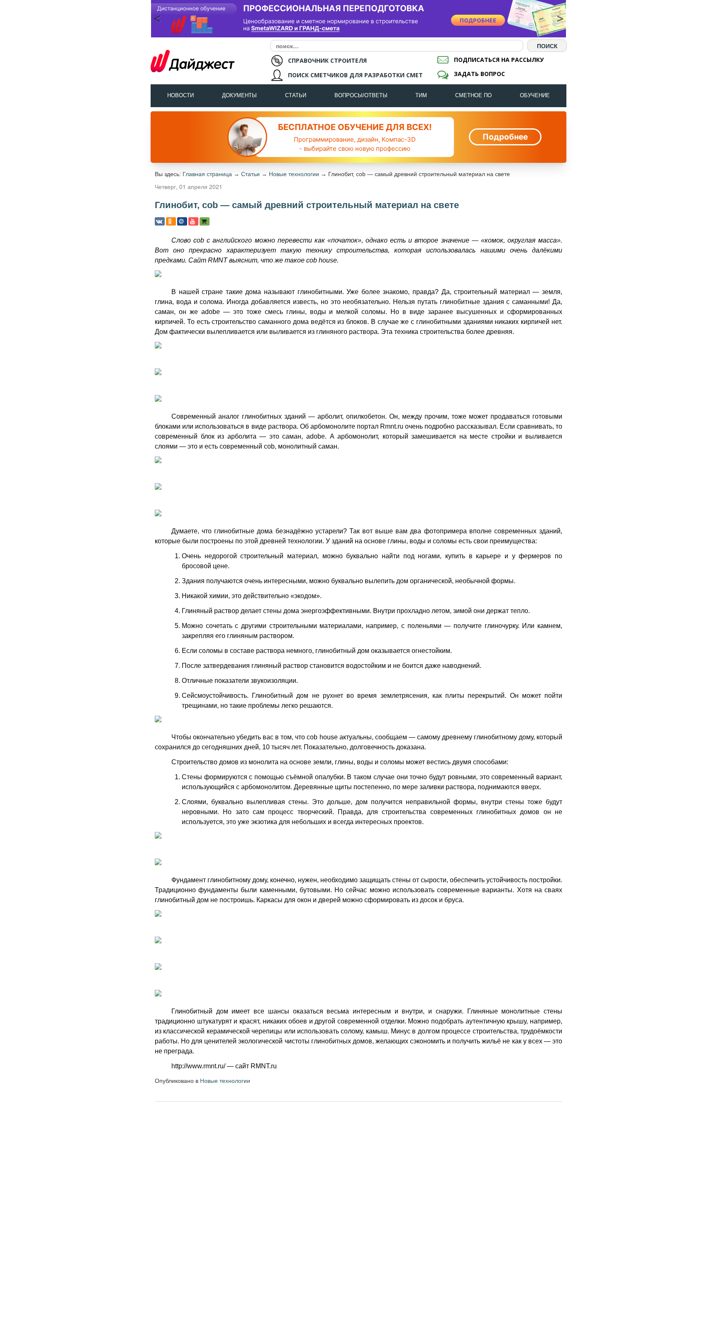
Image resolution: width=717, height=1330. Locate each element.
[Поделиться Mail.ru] (182, 221)
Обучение (535, 95)
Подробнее (505, 137)
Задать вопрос (479, 74)
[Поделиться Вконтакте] (160, 221)
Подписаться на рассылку (499, 60)
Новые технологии (294, 174)
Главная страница (207, 174)
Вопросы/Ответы (361, 95)
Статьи (295, 95)
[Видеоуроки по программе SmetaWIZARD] (193, 221)
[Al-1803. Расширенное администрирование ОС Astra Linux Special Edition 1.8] (358, 18)
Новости (180, 95)
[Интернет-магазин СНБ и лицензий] (205, 221)
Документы (239, 95)
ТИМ (421, 95)
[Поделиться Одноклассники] (171, 221)
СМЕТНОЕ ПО (473, 95)
